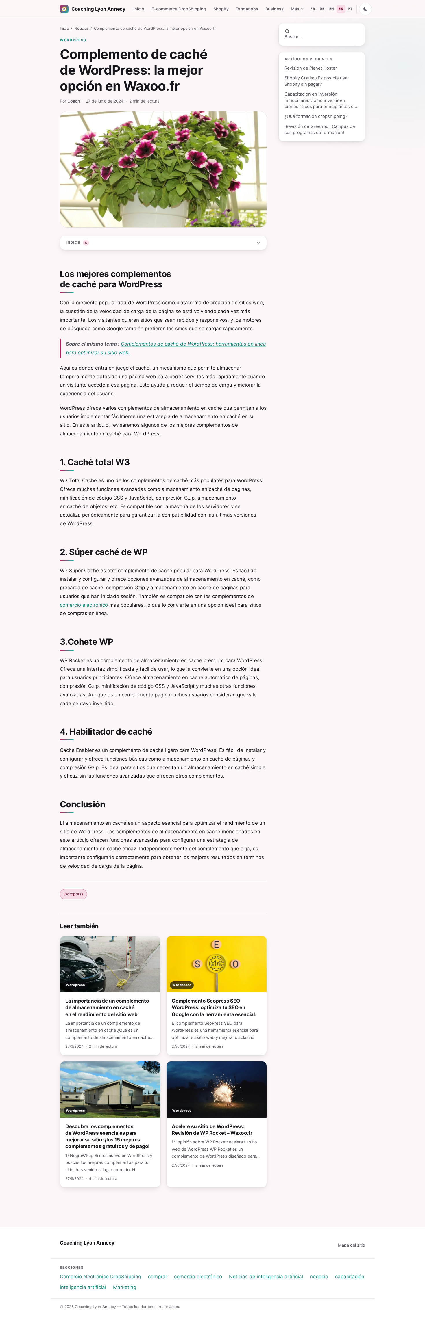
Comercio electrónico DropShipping (100, 1276)
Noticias (81, 28)
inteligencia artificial (83, 1287)
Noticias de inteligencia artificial (266, 1276)
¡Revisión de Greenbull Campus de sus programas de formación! (319, 129)
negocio (319, 1276)
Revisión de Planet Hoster (310, 68)
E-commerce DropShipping (178, 8)
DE (322, 9)
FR (313, 9)
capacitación (349, 1276)
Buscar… (293, 36)
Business (274, 8)
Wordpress (73, 40)
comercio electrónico (84, 605)
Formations (247, 8)
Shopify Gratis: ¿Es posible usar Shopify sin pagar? (316, 81)
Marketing (124, 1287)
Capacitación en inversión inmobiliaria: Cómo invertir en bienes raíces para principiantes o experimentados (319, 101)
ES (341, 9)
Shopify (221, 8)
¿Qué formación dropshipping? (316, 116)
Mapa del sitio (351, 1244)
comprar (157, 1276)
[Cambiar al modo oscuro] (365, 9)
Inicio (138, 8)
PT (350, 9)
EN (331, 9)
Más (295, 8)
